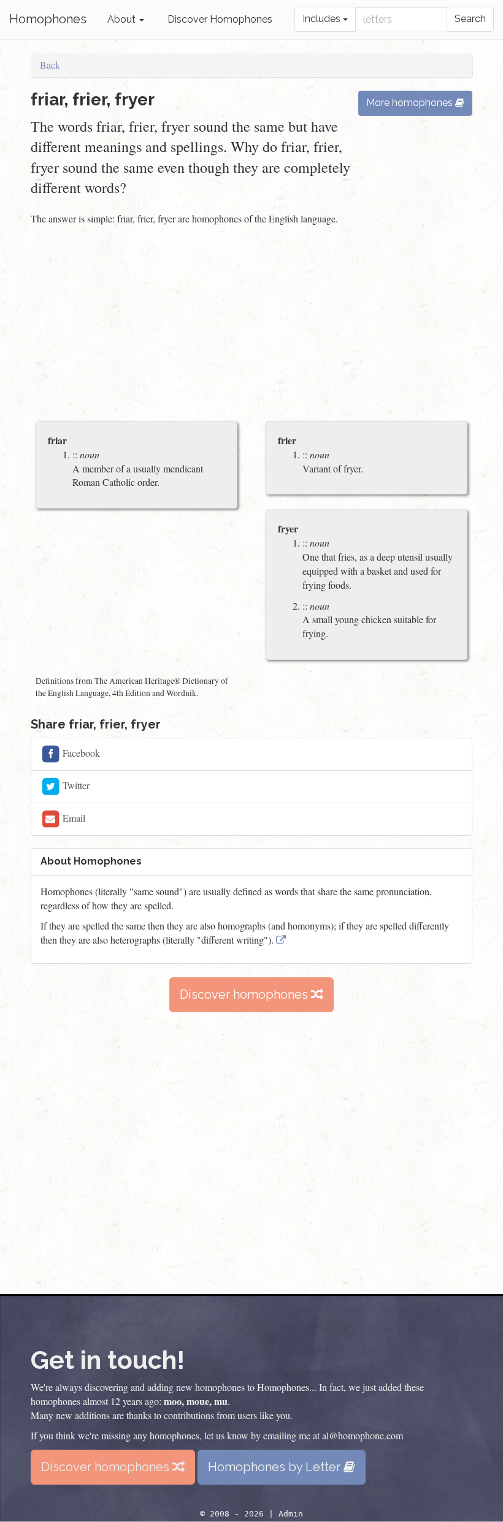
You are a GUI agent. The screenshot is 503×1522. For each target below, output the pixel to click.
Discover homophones (245, 994)
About (122, 19)
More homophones (410, 102)
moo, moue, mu (196, 1401)
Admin (290, 1513)
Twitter (75, 785)
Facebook (80, 752)
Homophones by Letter (276, 1467)
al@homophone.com (362, 1435)
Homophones (47, 19)
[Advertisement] (251, 325)
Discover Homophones (219, 19)
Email (72, 817)
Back (50, 64)
